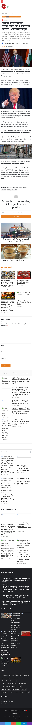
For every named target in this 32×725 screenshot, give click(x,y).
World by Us (10, 13)
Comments (26, 373)
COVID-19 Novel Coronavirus (9, 680)
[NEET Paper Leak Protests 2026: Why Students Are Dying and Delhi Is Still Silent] (24, 460)
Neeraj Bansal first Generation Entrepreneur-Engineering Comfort (7, 470)
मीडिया (16, 189)
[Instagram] (19, 719)
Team (13, 716)
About (9, 716)
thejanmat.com (16, 713)
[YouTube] (17, 719)
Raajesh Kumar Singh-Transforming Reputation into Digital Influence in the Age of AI (8, 498)
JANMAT (3, 16)
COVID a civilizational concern (9, 686)
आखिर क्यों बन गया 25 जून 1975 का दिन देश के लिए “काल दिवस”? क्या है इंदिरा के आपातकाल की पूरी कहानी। (21, 380)
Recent (15, 373)
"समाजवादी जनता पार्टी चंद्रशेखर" (8, 675)
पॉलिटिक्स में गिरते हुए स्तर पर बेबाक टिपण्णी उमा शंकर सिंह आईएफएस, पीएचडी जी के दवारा (20, 402)
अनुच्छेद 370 (9, 187)
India (19, 686)
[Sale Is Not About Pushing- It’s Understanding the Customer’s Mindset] (6, 661)
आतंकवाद (24, 187)
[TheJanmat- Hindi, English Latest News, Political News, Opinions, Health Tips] (5, 6)
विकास (27, 692)
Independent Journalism (7, 701)
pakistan (24, 689)
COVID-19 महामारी (22, 683)
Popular (5, 373)
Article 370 (18, 675)
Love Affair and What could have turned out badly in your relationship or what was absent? (21, 422)
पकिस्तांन (8, 189)
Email (3, 352)
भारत (12, 189)
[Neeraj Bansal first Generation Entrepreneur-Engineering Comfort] (8, 461)
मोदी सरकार (22, 692)
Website (3, 358)
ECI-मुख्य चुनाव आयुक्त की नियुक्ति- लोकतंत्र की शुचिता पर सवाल (23, 282)
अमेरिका (20, 187)
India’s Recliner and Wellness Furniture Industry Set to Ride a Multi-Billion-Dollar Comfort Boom (23, 482)
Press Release (12, 16)
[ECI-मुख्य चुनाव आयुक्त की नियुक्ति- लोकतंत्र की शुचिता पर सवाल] (24, 275)
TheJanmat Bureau (8, 43)
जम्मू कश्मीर (4, 189)
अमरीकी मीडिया (15, 187)
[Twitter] (15, 719)
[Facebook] (13, 719)
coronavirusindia (6, 678)
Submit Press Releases (7, 704)
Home (4, 13)
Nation (7, 16)
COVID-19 (14, 678)
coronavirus (26, 675)
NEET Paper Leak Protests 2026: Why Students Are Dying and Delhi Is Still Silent (23, 467)
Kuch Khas (25, 716)
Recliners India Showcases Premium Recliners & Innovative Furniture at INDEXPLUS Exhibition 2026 (8, 284)
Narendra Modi (16, 689)
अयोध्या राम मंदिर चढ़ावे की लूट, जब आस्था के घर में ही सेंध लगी (24, 302)
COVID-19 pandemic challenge (9, 683)
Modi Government (6, 689)
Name (3, 345)
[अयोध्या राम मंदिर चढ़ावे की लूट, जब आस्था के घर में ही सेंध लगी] (24, 295)
